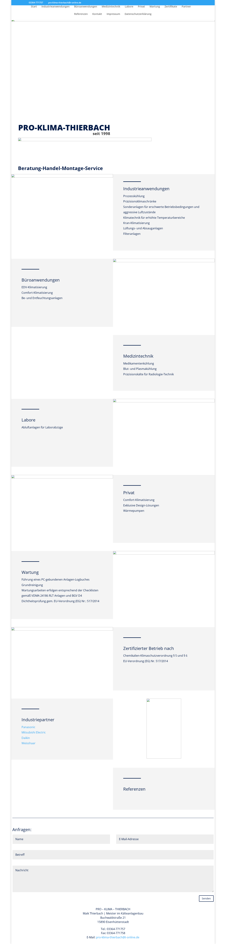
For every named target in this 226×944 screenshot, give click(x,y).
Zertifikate (171, 6)
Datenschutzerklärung (138, 14)
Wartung (155, 6)
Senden (206, 898)
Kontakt (97, 14)
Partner (186, 6)
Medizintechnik (111, 6)
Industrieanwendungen (55, 6)
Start (34, 6)
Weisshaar (28, 743)
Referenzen (81, 14)
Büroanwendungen (85, 6)
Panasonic (28, 727)
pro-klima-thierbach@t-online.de (117, 937)
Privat (141, 6)
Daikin (26, 738)
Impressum (113, 14)
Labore (129, 6)
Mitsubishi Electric (34, 732)
